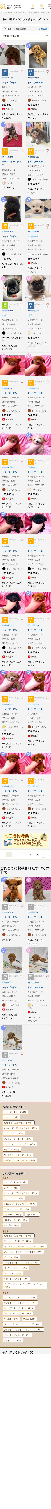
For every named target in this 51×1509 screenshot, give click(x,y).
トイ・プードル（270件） (15, 1111)
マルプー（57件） (12, 1225)
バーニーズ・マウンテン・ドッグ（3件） (22, 1324)
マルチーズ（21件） (13, 1214)
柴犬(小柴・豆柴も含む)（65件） (18, 1122)
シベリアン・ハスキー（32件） (18, 1313)
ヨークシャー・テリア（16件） (18, 1154)
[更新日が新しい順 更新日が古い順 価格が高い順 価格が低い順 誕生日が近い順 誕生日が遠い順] (25, 36)
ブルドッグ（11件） (13, 1340)
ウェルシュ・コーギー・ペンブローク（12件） (25, 1246)
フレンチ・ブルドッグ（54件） (18, 1138)
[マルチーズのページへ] (38, 235)
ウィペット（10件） (13, 1273)
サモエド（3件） (11, 1318)
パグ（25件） (32, 1214)
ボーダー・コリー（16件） (16, 1267)
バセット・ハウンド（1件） (16, 1278)
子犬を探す (20, 12)
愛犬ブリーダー (7, 12)
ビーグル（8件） (11, 1257)
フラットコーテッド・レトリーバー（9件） (23, 1329)
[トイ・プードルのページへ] (12, 81)
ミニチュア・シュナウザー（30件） (20, 1144)
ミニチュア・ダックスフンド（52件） (21, 1128)
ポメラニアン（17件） (14, 1133)
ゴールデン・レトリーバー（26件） (20, 1160)
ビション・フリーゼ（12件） (17, 1209)
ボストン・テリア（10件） (16, 1219)
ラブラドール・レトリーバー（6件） (20, 1302)
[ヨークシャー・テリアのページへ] (12, 158)
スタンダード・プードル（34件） (19, 1308)
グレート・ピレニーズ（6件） (17, 1334)
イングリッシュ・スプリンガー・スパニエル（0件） (23, 1285)
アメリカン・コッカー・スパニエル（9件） (23, 1251)
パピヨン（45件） (12, 1149)
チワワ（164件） (11, 1117)
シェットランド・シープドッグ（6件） (21, 1262)
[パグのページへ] (12, 313)
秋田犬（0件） (29, 1318)
